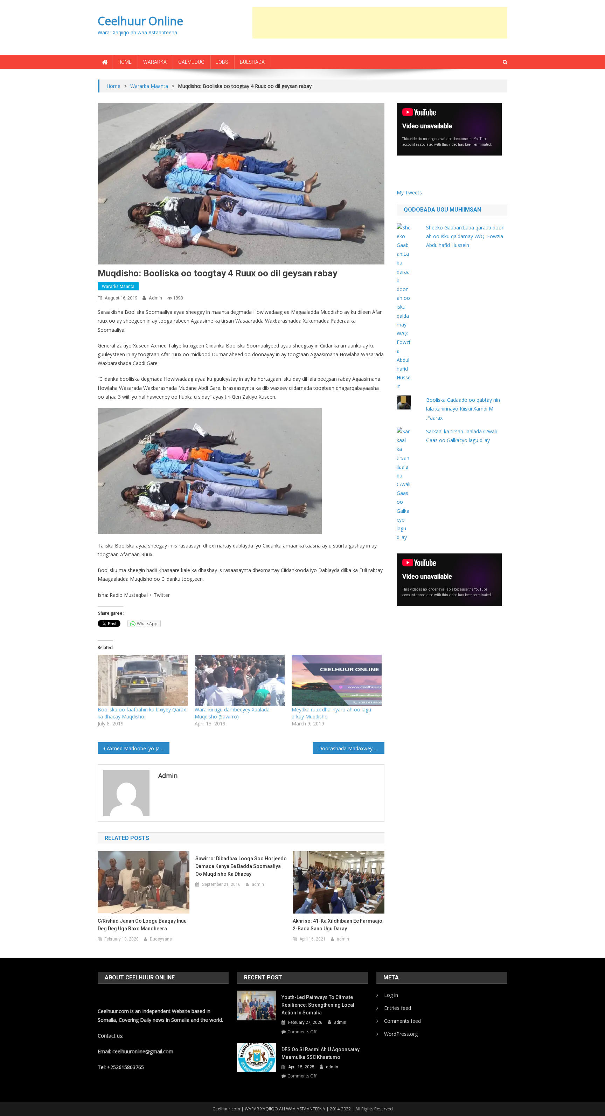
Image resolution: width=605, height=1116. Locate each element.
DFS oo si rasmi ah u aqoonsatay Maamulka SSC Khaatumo (320, 1053)
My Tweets (409, 192)
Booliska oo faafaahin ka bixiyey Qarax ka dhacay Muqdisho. (142, 713)
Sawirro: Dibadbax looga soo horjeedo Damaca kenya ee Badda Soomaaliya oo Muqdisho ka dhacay (241, 866)
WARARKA (155, 62)
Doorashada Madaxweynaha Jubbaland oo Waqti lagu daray (351, 748)
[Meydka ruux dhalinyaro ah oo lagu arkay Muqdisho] (337, 680)
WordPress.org (401, 1034)
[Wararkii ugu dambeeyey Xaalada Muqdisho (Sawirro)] (240, 680)
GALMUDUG (191, 62)
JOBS (222, 62)
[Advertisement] (379, 23)
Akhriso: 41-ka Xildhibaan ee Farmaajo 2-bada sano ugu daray (337, 924)
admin (155, 298)
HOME (125, 62)
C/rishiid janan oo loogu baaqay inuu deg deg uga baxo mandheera (142, 924)
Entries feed (397, 1008)
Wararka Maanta (118, 286)
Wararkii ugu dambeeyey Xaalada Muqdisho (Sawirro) (232, 713)
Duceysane (161, 939)
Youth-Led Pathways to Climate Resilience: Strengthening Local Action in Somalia (317, 1004)
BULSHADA (252, 62)
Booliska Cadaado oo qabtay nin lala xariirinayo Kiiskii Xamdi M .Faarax (463, 409)
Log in (391, 995)
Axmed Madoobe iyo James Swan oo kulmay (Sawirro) (138, 748)
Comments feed (402, 1021)
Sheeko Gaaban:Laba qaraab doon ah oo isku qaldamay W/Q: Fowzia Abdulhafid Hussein (465, 236)
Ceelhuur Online (140, 20)
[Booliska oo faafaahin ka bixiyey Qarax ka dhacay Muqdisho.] (143, 680)
